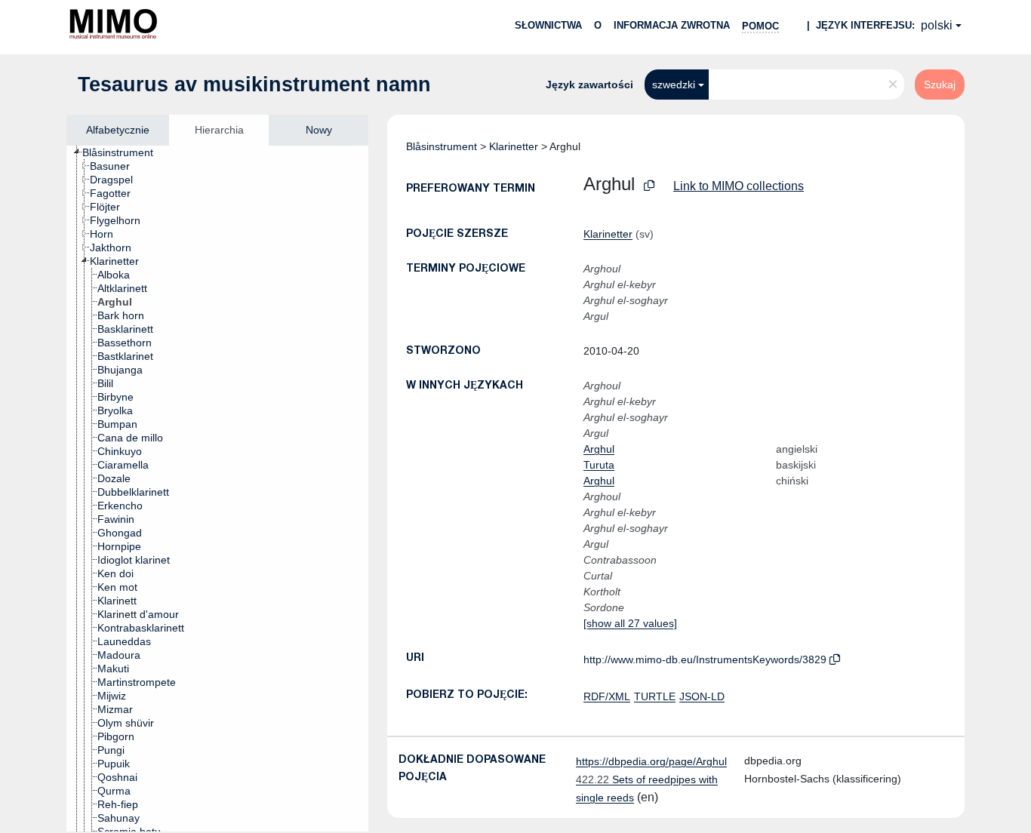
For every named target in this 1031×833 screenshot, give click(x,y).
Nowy (319, 130)
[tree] (217, 488)
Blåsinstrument (441, 146)
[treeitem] (124, 152)
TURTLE (655, 696)
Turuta (598, 465)
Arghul (598, 449)
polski (937, 25)
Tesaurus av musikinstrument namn (254, 84)
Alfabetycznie (117, 130)
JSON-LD (702, 696)
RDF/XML (606, 696)
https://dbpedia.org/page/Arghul (651, 761)
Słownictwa (548, 25)
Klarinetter (513, 146)
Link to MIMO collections (738, 186)
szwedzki (673, 84)
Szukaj (940, 84)
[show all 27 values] (630, 623)
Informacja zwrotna (672, 25)
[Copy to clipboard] (649, 186)
